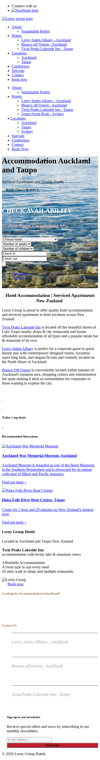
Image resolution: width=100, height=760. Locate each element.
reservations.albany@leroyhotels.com (37, 651)
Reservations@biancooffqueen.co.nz (36, 679)
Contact (18, 75)
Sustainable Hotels (35, 31)
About (17, 27)
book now (19, 79)
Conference (20, 66)
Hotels (17, 36)
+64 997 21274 (23, 646)
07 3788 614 (21, 699)
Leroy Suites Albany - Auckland (46, 40)
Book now (16, 584)
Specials (18, 71)
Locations (19, 53)
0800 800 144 (22, 675)
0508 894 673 (22, 703)
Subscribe (52, 745)
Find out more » (14, 482)
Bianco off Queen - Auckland (44, 44)
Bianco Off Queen (16, 370)
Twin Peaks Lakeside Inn (21, 327)
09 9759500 (21, 670)
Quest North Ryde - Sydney (42, 114)
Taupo (26, 62)
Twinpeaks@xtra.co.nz (27, 708)
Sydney (27, 131)
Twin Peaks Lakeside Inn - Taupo (47, 49)
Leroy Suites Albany (17, 349)
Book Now (20, 149)
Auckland (28, 57)
